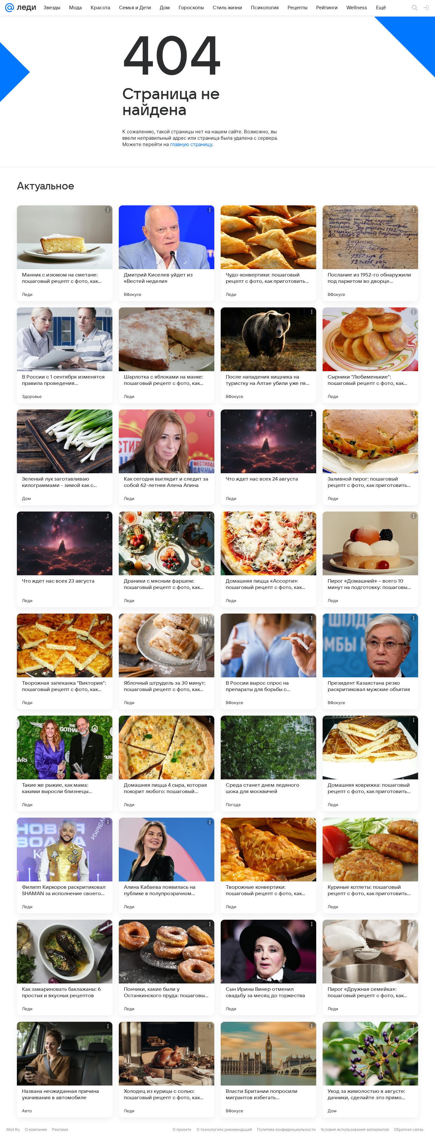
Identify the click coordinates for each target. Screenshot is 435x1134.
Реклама (60, 1129)
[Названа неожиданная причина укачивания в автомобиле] (64, 1069)
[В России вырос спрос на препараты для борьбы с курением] (268, 661)
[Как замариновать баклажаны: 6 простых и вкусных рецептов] (64, 967)
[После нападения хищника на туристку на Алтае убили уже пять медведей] (268, 355)
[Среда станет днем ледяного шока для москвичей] (268, 763)
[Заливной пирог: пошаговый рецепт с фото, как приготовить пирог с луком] (370, 457)
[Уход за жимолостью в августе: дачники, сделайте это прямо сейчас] (370, 1069)
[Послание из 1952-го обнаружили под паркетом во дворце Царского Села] (370, 253)
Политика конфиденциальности (286, 1129)
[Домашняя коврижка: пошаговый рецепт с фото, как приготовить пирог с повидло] (370, 763)
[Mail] (9, 7)
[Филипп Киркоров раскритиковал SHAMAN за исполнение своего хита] (64, 865)
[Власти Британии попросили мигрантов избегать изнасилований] (268, 1069)
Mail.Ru (13, 1129)
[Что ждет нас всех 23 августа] (64, 559)
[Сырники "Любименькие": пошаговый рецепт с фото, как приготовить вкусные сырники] (370, 355)
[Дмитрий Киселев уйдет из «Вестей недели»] (166, 253)
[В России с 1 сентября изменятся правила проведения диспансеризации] (64, 355)
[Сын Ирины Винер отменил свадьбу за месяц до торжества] (268, 967)
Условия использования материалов (355, 1129)
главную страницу (191, 144)
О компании (36, 1129)
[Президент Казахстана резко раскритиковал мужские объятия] (370, 661)
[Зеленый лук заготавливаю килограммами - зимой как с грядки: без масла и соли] (64, 457)
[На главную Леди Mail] (25, 7)
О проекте (182, 1129)
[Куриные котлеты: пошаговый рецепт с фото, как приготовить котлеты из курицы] (370, 865)
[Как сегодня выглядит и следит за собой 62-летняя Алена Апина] (166, 457)
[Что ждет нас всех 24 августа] (268, 457)
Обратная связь (409, 1129)
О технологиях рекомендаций (224, 1129)
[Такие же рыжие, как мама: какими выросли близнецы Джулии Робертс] (64, 763)
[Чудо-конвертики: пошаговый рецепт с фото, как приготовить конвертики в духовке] (268, 253)
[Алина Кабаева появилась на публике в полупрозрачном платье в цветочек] (166, 865)
